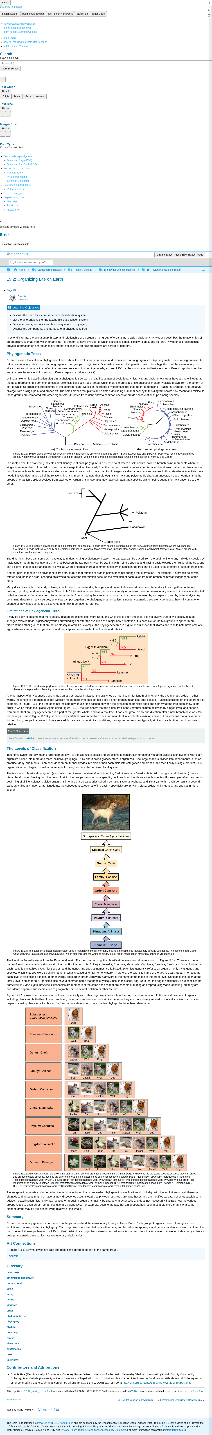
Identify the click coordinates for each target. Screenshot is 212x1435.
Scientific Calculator (18, 181)
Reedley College (83, 269)
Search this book (9, 57)
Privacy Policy (69, 1430)
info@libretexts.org (175, 1430)
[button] (12, 205)
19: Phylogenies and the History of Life (168, 269)
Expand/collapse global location (203, 269)
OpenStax (23, 296)
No (57, 1410)
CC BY (134, 1391)
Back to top (12, 1399)
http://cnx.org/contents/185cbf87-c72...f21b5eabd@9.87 (157, 1382)
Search (12, 262)
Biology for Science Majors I (119, 269)
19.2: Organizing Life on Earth (37, 1391)
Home (22, 269)
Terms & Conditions (88, 1430)
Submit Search (10, 68)
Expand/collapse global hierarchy (10, 270)
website (29, 738)
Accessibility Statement (113, 1430)
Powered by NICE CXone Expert (55, 1423)
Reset (5, 91)
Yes (44, 1410)
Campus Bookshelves (49, 269)
